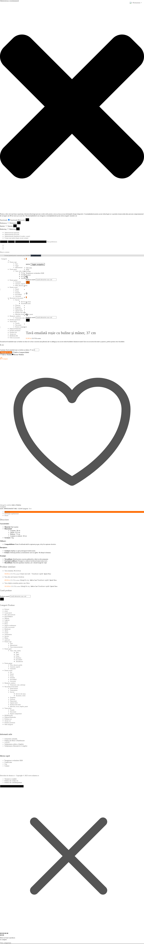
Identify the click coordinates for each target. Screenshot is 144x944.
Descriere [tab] (7, 512)
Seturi (17, 289)
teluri (6, 611)
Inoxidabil (24, 276)
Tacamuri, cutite (21, 695)
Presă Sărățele (8, 616)
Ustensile (18, 282)
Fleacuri (12, 699)
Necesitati (13, 712)
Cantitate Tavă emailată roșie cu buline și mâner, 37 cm (16, 350)
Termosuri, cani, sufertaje (17, 685)
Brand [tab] (6, 515)
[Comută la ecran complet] (3, 933)
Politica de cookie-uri (11, 781)
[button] (72, 107)
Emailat (17, 293)
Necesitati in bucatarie (16, 298)
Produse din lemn (15, 704)
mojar (6, 622)
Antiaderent (19, 661)
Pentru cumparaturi (16, 713)
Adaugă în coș (6, 352)
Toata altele (8, 708)
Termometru (8, 634)
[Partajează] (5, 933)
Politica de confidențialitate (13, 782)
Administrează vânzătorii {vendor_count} (17, 236)
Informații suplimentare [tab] (11, 514)
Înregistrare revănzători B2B (35, 273)
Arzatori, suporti (20, 284)
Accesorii (18, 296)
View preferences (22, 242)
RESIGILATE (14, 336)
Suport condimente (10, 625)
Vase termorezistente (16, 647)
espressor (7, 640)
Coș (5, 764)
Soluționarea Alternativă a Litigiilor (15, 746)
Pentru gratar (13, 280)
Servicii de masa (21, 694)
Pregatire (13, 697)
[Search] (28, 282)
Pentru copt (13, 262)
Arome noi (13, 334)
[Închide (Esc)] (7, 933)
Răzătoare (7, 629)
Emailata (23, 275)
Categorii (4, 259)
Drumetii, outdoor (9, 683)
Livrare (28, 271)
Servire (17, 300)
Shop (27, 269)
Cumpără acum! (35, 255)
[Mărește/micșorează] (1, 933)
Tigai (17, 266)
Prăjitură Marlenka (15, 329)
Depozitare (13, 701)
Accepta (4, 242)
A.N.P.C (7, 742)
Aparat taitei (14, 703)
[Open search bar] (27, 277)
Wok (17, 652)
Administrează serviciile (11, 234)
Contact (28, 275)
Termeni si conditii (10, 779)
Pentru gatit (13, 269)
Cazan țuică (8, 613)
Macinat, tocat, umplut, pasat (19, 706)
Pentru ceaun (14, 287)
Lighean (7, 620)
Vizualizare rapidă (37, 574)
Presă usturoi (14, 688)
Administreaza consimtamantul (12, 786)
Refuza (11, 242)
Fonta (22, 273)
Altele (6, 631)
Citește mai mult (25, 574)
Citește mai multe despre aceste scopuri (16, 238)
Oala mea (29, 268)
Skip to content (4, 252)
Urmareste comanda (10, 739)
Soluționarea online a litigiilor (14, 744)
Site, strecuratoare (9, 615)
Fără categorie (8, 724)
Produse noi (13, 332)
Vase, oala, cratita (20, 271)
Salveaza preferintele (38, 242)
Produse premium (15, 330)
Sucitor (6, 636)
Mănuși (6, 618)
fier (11, 672)
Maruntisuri (18, 267)
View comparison (5, 943)
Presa (6, 623)
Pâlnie (6, 638)
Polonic (6, 609)
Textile (12, 710)
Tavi (16, 264)
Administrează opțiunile (11, 232)
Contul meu (8, 762)
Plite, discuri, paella (21, 285)
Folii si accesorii (15, 338)
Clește (6, 632)
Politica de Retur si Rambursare (14, 740)
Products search (31, 279)
